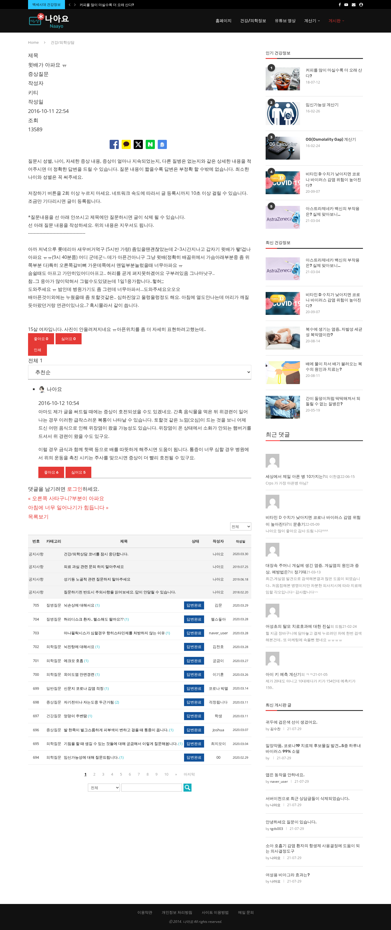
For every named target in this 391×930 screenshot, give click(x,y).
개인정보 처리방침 (177, 912)
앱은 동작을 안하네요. (285, 774)
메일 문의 (246, 912)
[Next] (75, 4)
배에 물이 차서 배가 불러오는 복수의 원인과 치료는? (334, 366)
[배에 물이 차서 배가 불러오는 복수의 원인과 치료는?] (283, 372)
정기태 (300, 572)
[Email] (354, 4)
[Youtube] (346, 4)
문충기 (299, 524)
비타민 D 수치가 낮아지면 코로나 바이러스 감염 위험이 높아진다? (333, 180)
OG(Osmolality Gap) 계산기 (331, 139)
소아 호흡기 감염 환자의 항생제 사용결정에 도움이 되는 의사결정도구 (313, 848)
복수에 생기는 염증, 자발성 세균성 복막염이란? (334, 332)
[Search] (360, 20)
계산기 (310, 20)
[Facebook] (340, 4)
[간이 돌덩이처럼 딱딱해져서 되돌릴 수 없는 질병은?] (283, 407)
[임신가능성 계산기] (283, 113)
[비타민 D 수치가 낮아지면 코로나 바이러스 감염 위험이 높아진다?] (283, 182)
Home (33, 42)
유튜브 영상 (285, 20)
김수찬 (275, 728)
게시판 (335, 20)
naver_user (279, 781)
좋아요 (41, 339)
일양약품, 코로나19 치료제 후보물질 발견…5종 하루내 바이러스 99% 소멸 (313, 748)
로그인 (74, 488)
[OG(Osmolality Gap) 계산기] (283, 148)
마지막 (189, 774)
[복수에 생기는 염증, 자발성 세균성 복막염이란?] (283, 338)
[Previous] (69, 4)
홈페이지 (224, 20)
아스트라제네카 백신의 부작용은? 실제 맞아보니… (333, 211)
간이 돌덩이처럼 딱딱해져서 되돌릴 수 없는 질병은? (333, 401)
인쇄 (37, 350)
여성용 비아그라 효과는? (288, 875)
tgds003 (276, 828)
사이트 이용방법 (215, 912)
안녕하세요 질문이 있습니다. (291, 822)
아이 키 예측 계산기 (283, 674)
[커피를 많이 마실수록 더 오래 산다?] (283, 78)
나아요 (275, 804)
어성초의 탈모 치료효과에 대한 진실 (298, 626)
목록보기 (38, 516)
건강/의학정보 (253, 20)
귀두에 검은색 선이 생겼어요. (291, 722)
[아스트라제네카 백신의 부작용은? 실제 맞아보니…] (283, 217)
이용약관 (144, 912)
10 (166, 774)
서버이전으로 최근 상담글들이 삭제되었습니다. (307, 798)
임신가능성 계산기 (322, 104)
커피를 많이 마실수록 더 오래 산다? (107, 5)
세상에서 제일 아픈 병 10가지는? (295, 476)
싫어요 (68, 339)
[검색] (187, 788)
